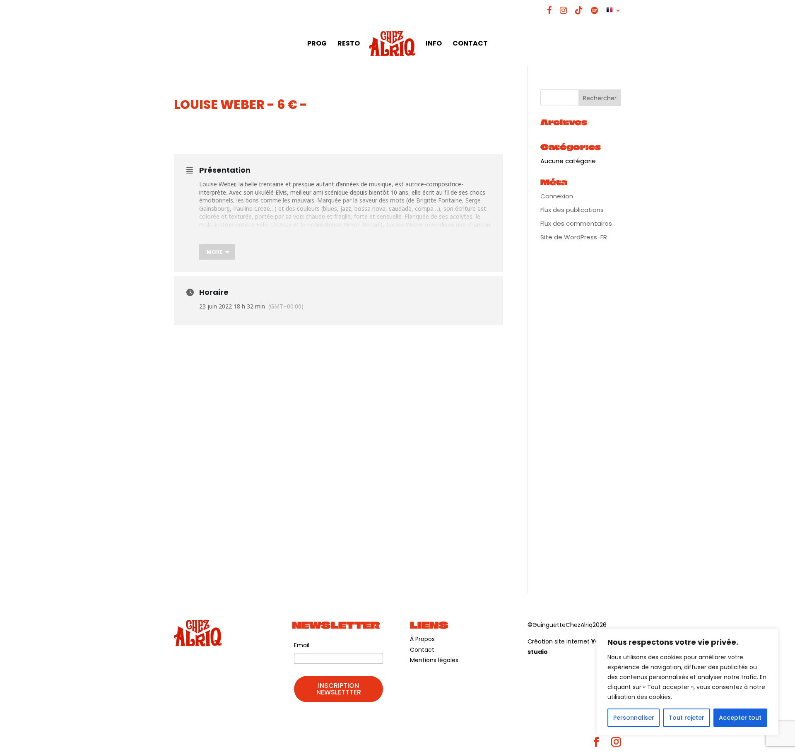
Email (301, 645)
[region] (687, 682)
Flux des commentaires (576, 223)
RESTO (348, 44)
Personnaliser (633, 717)
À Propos (422, 639)
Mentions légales (434, 660)
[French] (613, 13)
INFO (434, 44)
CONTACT (470, 44)
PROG (317, 44)
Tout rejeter (686, 717)
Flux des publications (572, 209)
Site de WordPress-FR (573, 237)
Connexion (556, 196)
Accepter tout (740, 717)
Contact (422, 650)
